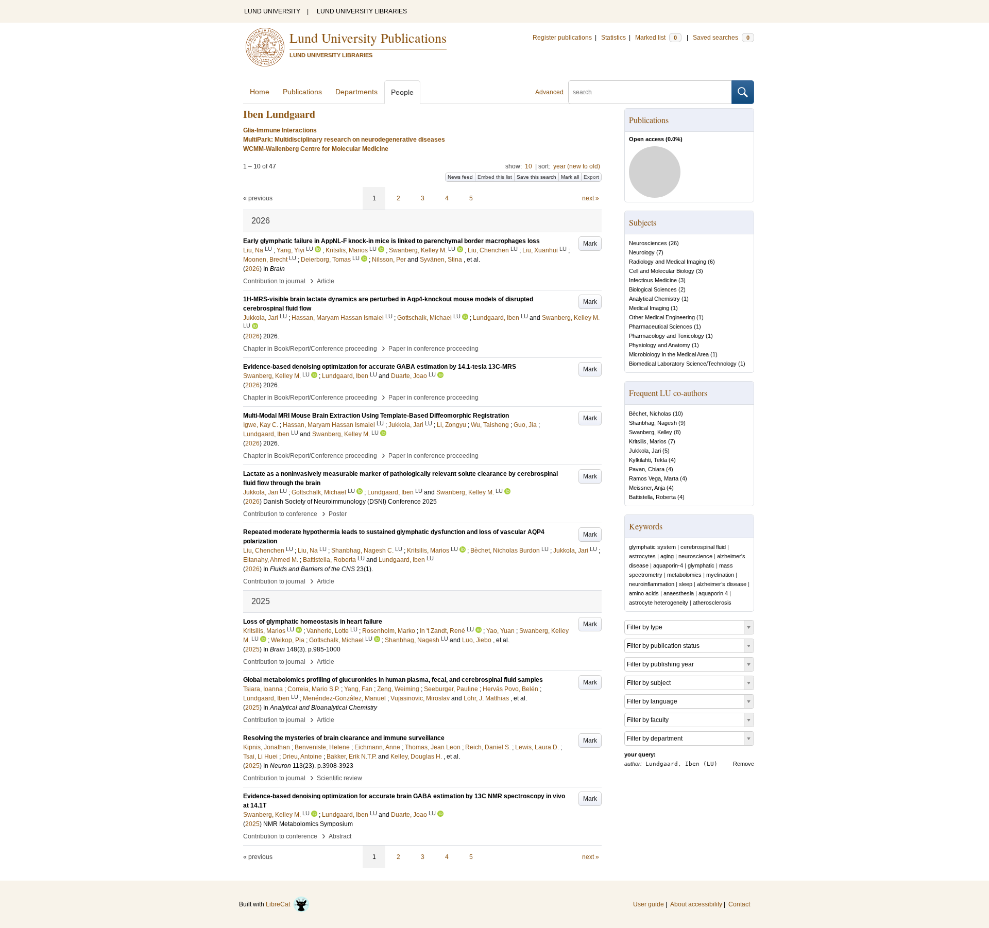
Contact (739, 904)
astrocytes (642, 556)
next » (590, 198)
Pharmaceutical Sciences (660, 326)
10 (528, 166)
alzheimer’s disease (721, 584)
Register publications (562, 37)
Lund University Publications (368, 37)
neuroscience (695, 556)
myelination (720, 575)
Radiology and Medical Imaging (667, 262)
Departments (356, 92)
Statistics (613, 37)
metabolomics (684, 575)
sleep (685, 584)
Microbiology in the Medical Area (669, 354)
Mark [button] (590, 243)
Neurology (642, 252)
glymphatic (701, 565)
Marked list (656, 37)
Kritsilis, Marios (648, 441)
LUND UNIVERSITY (272, 11)
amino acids (644, 593)
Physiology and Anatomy (659, 345)
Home (259, 92)
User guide (648, 904)
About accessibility (696, 904)
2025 (252, 649)
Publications (302, 92)
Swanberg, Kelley (650, 432)
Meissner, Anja (647, 488)
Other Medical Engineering (662, 317)
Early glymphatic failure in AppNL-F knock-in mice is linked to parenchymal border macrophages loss (391, 241)
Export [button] (591, 177)
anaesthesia (678, 593)
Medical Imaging (649, 308)
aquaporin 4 (713, 593)
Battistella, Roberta (652, 497)
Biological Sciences (653, 289)
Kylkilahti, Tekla (648, 460)
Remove (743, 764)
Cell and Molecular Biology (661, 271)
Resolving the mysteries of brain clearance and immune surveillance (344, 738)
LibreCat (279, 904)
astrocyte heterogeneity (658, 602)
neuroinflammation (651, 584)
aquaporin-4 (668, 565)
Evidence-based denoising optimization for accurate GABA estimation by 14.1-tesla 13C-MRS (379, 366)
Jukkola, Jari (645, 451)
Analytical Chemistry (654, 299)
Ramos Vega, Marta (653, 478)
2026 (252, 268)
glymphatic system (652, 547)
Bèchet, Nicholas (650, 413)
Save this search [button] (536, 177)
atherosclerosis (712, 602)
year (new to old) (576, 166)
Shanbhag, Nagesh (653, 423)
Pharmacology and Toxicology (666, 336)
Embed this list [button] (495, 177)
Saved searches (721, 37)
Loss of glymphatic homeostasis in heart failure (312, 621)
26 (674, 243)
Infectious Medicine (653, 280)
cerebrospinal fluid (703, 547)
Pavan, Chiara (646, 469)
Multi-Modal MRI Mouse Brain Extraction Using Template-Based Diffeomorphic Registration (376, 415)
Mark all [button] (570, 177)
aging (667, 556)
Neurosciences (648, 243)
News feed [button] (460, 177)
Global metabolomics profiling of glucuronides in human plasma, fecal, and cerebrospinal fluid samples (393, 679)
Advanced (549, 92)
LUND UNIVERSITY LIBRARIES (362, 11)
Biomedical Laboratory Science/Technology (683, 363)
